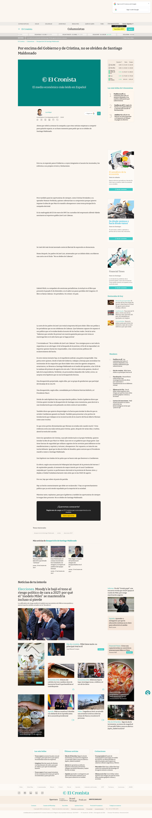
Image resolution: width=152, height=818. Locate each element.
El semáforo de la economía (117, 173)
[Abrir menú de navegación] (19, 29)
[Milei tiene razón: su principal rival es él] (56, 651)
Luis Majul (48, 112)
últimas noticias (23, 24)
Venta (125, 62)
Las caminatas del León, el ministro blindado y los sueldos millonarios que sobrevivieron (122, 97)
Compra (131, 62)
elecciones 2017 (68, 533)
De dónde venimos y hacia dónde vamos (121, 222)
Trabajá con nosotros (115, 805)
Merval (69, 787)
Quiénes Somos (79, 805)
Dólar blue (48, 24)
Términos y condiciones (77, 809)
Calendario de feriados (90, 787)
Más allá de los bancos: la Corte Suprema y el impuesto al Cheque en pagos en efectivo (123, 117)
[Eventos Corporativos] (63, 799)
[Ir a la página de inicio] (27, 29)
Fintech (61, 787)
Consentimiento (99, 809)
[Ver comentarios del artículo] (57, 120)
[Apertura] (53, 800)
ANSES (131, 787)
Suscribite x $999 (119, 29)
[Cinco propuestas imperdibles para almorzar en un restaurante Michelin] (121, 680)
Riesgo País (75, 24)
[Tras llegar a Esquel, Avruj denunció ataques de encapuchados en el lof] (76, 551)
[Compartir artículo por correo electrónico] (53, 120)
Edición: (127, 23)
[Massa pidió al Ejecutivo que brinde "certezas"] (40, 551)
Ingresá (130, 29)
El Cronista (21, 41)
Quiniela (77, 787)
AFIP (102, 787)
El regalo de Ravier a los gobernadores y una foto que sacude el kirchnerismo (123, 107)
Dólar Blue (30, 787)
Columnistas (30, 41)
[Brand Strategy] (73, 800)
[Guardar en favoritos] (99, 113)
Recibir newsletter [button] (122, 189)
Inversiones (121, 787)
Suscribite (65, 805)
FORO (102, 24)
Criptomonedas (41, 787)
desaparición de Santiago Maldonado (48, 41)
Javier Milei (62, 24)
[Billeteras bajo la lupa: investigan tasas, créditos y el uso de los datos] (91, 670)
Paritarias (111, 787)
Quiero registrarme (68, 515)
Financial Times (117, 271)
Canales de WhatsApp (49, 805)
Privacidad (89, 809)
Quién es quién (89, 24)
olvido (59, 533)
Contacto (33, 805)
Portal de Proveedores (96, 805)
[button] (147, 692)
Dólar (37, 24)
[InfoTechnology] (95, 799)
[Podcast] (82, 800)
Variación (118, 62)
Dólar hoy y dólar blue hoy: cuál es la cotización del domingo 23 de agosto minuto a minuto (123, 38)
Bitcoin (52, 787)
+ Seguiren (91, 114)
